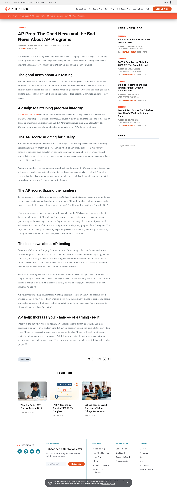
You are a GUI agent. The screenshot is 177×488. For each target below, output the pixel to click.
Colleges (25, 16)
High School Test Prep (100, 465)
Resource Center (122, 461)
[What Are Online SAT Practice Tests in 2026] (32, 391)
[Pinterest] (109, 359)
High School (24, 359)
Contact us (52, 2)
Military (95, 461)
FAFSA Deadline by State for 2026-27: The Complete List (63, 408)
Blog (7, 2)
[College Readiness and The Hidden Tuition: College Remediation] (96, 391)
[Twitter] (100, 359)
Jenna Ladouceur (128, 52)
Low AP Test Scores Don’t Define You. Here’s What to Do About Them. (135, 113)
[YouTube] (32, 451)
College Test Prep (98, 449)
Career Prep (109, 9)
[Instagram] (38, 451)
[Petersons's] (16, 9)
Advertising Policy (146, 469)
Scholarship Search (123, 457)
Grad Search (120, 453)
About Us (143, 449)
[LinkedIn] (104, 359)
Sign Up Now (162, 9)
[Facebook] (96, 359)
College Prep (81, 9)
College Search (121, 449)
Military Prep (138, 9)
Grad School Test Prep (100, 453)
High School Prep (123, 9)
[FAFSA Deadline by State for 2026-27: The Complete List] (64, 391)
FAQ (42, 2)
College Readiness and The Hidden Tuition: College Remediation (96, 408)
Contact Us (144, 453)
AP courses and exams (28, 114)
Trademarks (144, 465)
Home (9, 16)
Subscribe (76, 464)
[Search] (147, 9)
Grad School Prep (95, 9)
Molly (23, 49)
